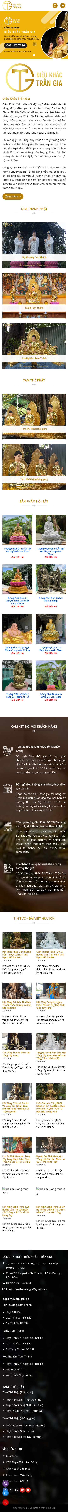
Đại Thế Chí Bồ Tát (17, 1323)
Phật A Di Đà (13, 1312)
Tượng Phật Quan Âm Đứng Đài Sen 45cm (51, 695)
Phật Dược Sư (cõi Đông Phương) (25, 1425)
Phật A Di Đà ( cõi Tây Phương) (24, 1437)
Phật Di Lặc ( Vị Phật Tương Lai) (24, 1411)
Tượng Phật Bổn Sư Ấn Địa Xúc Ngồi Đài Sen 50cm (17, 550)
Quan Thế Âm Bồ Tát (18, 1317)
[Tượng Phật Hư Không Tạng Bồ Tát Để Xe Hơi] (17, 675)
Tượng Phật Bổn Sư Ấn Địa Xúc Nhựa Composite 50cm (50, 551)
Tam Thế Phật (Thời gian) (17, 1392)
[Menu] (62, 5)
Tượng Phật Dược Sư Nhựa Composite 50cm (50, 649)
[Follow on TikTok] (11, 1490)
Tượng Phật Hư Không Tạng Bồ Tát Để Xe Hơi (17, 695)
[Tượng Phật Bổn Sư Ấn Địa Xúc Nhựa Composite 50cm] (51, 530)
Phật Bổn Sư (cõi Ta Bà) (20, 1431)
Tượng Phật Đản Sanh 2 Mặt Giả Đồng (51, 599)
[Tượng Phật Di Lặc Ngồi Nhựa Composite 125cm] (17, 629)
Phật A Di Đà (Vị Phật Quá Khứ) (24, 1399)
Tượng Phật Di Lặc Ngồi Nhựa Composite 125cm (17, 649)
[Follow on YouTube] (28, 1490)
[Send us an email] (16, 1490)
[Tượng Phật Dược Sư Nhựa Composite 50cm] (51, 629)
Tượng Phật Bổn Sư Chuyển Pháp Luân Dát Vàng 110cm (17, 601)
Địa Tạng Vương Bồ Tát (20, 1349)
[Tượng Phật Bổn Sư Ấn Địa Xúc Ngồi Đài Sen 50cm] (17, 530)
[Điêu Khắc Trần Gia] (22, 5)
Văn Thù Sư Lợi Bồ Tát (19, 1375)
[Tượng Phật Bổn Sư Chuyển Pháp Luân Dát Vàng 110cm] (17, 579)
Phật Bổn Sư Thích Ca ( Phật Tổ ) (25, 1338)
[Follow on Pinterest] (22, 1490)
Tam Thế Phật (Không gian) (18, 1418)
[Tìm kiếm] (55, 5)
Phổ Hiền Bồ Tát (15, 1369)
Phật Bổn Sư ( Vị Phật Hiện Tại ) (24, 1405)
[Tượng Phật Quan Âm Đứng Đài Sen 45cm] (51, 675)
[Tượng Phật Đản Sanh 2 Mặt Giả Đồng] (51, 579)
